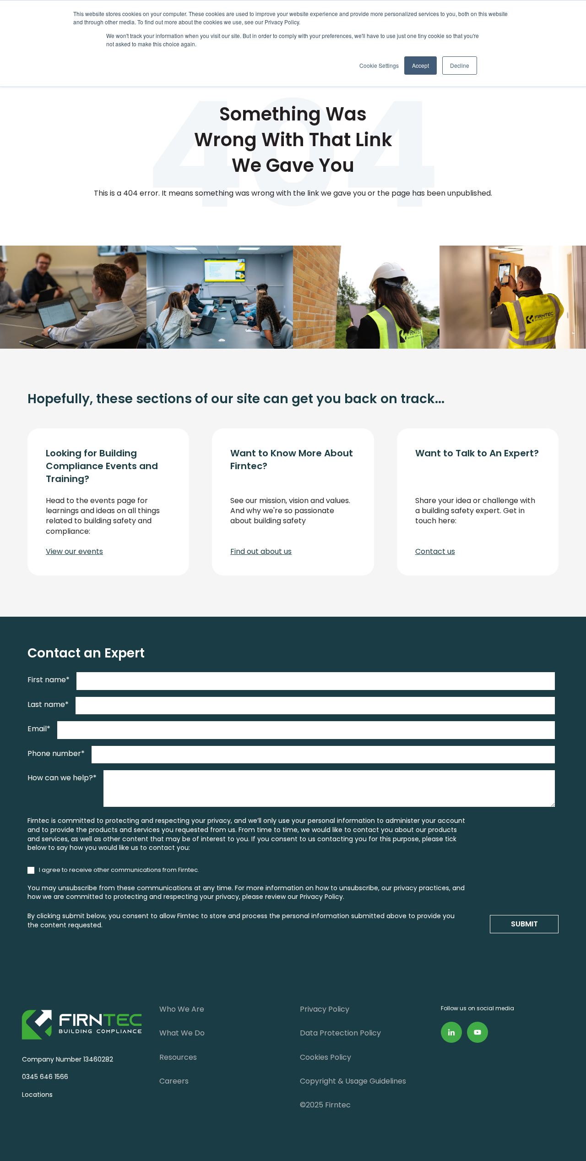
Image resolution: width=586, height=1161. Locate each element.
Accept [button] (420, 65)
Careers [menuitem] (174, 1081)
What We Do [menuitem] (182, 1033)
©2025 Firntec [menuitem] (325, 1105)
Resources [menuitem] (178, 1057)
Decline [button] (459, 65)
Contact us (435, 551)
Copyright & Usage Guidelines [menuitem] (353, 1081)
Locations (35, 1094)
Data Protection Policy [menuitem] (340, 1033)
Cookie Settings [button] (379, 65)
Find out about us (261, 551)
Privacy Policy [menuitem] (324, 1009)
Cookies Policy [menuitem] (325, 1057)
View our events (74, 551)
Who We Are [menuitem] (181, 1009)
